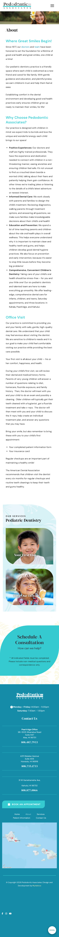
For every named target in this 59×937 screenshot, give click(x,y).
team (37, 46)
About (28, 814)
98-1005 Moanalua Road (29, 733)
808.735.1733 (29, 766)
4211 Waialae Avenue (29, 759)
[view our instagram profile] (6, 913)
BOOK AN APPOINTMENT (26, 804)
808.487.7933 (29, 742)
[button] (29, 546)
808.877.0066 (29, 790)
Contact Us (41, 818)
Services (41, 814)
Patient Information (21, 818)
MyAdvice (37, 885)
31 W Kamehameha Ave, (29, 783)
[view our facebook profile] (2, 913)
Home (17, 814)
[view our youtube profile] (10, 913)
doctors (25, 46)
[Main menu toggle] (52, 5)
